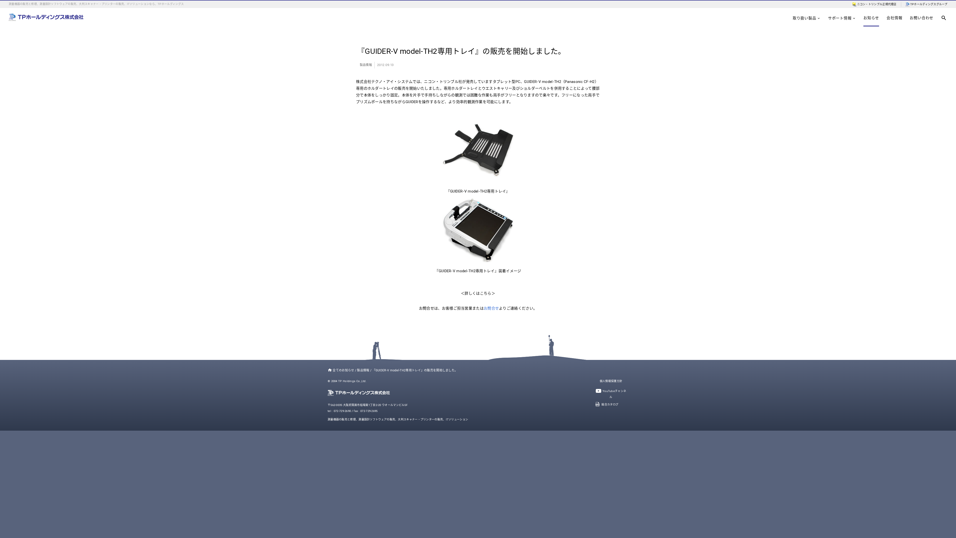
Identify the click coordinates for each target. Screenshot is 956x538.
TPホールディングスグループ (928, 4)
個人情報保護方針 (611, 381)
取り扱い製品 (804, 18)
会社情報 (894, 18)
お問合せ (491, 308)
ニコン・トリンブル (870, 4)
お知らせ (871, 18)
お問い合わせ (921, 18)
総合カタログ (609, 404)
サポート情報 (840, 18)
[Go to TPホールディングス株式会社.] (329, 370)
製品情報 (366, 65)
